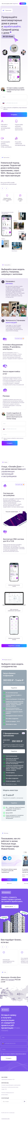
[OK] (7, 1106)
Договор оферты (4, 1094)
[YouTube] (9, 1106)
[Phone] (2, 1106)
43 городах (10, 980)
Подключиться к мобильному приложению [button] (9, 1087)
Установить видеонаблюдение (7, 1085)
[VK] (5, 1106)
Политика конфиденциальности (7, 1092)
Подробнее (15, 3)
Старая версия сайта (5, 1118)
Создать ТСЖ (4, 1089)
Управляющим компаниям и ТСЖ (7, 1079)
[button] (10, 906)
